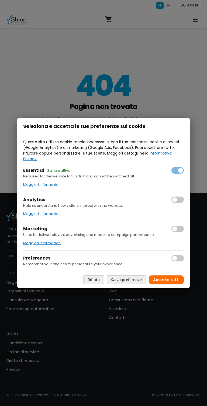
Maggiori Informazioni (42, 184)
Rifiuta (94, 279)
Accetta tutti (166, 279)
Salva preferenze (126, 279)
